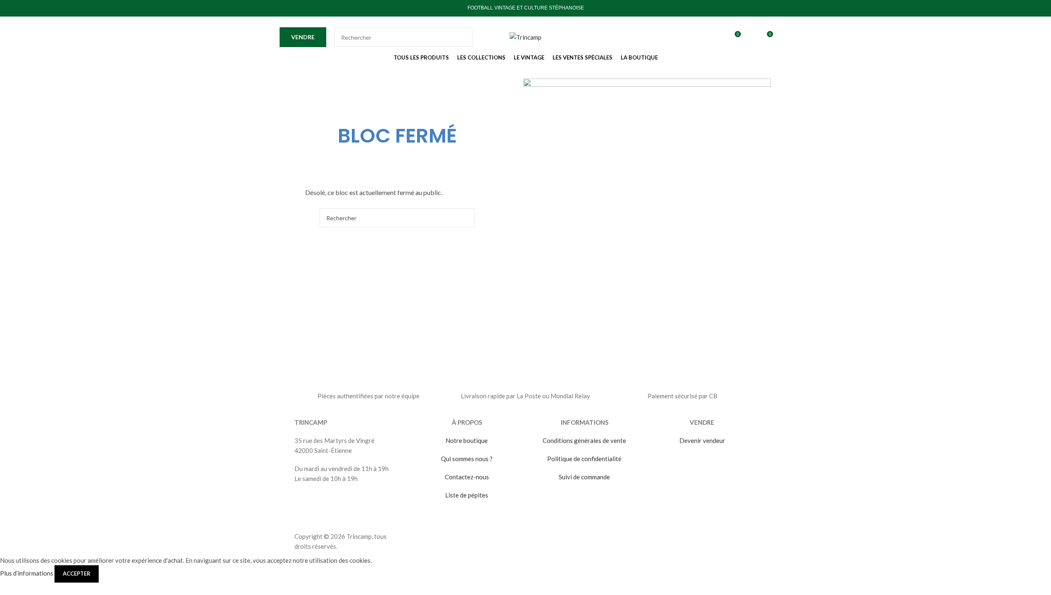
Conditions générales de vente (584, 440)
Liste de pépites (466, 495)
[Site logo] (525, 36)
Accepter (76, 573)
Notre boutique (467, 440)
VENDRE (303, 36)
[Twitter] (326, 502)
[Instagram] (348, 502)
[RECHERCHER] (462, 37)
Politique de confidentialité (584, 458)
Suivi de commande (584, 477)
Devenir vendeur (702, 440)
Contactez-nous (467, 477)
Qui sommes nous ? (467, 458)
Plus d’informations (27, 573)
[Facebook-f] (304, 502)
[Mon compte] (751, 37)
